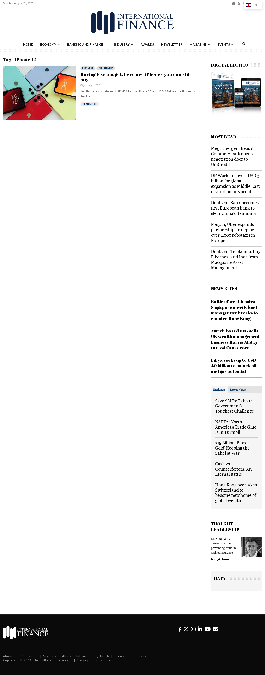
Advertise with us (57, 656)
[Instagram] (193, 629)
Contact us (30, 656)
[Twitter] (186, 629)
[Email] (215, 629)
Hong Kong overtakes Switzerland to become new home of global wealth (236, 492)
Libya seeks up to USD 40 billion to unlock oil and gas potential (234, 365)
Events (224, 44)
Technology (105, 68)
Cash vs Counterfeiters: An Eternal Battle (233, 469)
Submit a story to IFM (92, 656)
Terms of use (103, 660)
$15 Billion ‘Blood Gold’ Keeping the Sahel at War (232, 448)
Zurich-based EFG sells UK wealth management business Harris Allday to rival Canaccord (235, 339)
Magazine (198, 44)
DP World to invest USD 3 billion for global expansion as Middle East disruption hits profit (235, 183)
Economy (48, 44)
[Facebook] (179, 629)
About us (10, 656)
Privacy (83, 660)
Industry (122, 44)
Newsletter (171, 44)
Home (28, 44)
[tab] (219, 389)
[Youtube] (208, 629)
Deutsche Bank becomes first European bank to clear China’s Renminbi (235, 207)
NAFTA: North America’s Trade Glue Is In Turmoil (236, 427)
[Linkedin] (200, 629)
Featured (88, 68)
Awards (147, 44)
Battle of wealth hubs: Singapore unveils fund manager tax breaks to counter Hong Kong (234, 309)
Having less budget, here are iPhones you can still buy (135, 76)
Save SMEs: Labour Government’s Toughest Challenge (234, 406)
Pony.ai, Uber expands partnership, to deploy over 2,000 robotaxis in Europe (233, 232)
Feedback (139, 656)
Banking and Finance (85, 44)
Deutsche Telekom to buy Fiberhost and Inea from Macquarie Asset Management (235, 259)
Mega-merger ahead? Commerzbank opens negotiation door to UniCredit (232, 156)
